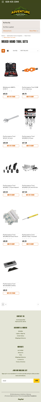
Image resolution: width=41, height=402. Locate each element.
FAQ (20, 355)
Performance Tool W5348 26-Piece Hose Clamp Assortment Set (11, 235)
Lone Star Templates (30, 396)
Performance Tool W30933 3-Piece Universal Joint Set (28, 137)
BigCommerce (14, 396)
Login (17, 333)
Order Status (20, 336)
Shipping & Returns (20, 338)
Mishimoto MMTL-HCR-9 (9, 88)
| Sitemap (28, 394)
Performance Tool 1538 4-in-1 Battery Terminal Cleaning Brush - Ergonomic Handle (30, 88)
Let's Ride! (20, 350)
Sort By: (15, 50)
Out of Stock (11, 97)
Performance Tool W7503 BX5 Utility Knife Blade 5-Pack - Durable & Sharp (10, 284)
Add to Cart (30, 97)
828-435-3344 (12, 1)
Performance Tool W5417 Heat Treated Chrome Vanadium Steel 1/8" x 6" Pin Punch (29, 235)
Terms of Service (20, 361)
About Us (20, 352)
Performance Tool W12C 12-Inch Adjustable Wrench (9, 137)
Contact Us (20, 359)
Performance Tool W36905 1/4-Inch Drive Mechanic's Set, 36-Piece (30, 186)
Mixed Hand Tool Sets (9, 37)
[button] (21, 30)
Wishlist (20, 331)
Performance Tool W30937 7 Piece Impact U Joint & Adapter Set (11, 186)
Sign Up (23, 333)
